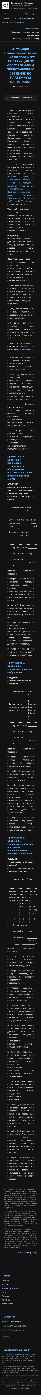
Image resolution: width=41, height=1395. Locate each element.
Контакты (21, 23)
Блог (4, 23)
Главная (5, 18)
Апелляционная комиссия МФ (26, 39)
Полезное (11, 23)
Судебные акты (32, 35)
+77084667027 (17, 1321)
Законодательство (26, 18)
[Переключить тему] (33, 13)
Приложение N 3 (16, 369)
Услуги (13, 18)
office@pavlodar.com (16, 1330)
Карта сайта (7, 1304)
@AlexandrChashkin (18, 1326)
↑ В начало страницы (27, 1252)
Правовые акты (32, 28)
